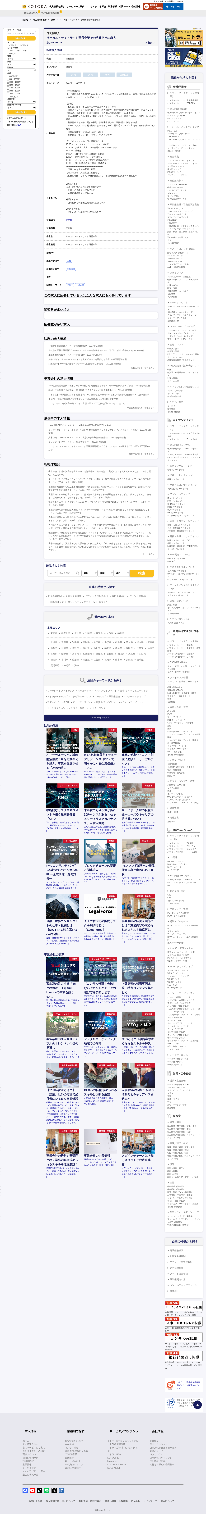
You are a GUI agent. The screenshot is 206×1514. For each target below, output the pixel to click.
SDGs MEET (113, 1468)
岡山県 (120, 654)
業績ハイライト (157, 1451)
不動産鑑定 (172, 220)
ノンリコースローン (79, 708)
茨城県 (129, 642)
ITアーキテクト (174, 510)
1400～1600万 (15, 88)
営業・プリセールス (180, 921)
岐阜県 (118, 648)
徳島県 (54, 659)
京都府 (54, 654)
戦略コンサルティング (181, 465)
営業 (169, 1096)
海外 (76, 665)
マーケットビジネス (180, 302)
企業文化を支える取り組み (163, 1447)
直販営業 (171, 294)
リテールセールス (175, 357)
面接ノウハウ (29, 1454)
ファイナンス (137, 702)
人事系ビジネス (178, 760)
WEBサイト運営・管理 (177, 961)
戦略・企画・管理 (179, 707)
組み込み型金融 (174, 396)
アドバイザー (54, 702)
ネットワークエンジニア (178, 1035)
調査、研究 (172, 605)
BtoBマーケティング (176, 720)
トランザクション (56, 708)
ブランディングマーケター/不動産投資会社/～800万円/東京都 (77, 442)
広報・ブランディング (177, 1105)
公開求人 (12, 45)
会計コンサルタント (176, 543)
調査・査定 (172, 288)
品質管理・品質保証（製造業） (180, 1195)
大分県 (129, 659)
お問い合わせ (35, 1501)
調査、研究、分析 (179, 601)
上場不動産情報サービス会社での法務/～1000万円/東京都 (75, 355)
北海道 (54, 642)
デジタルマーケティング (178, 976)
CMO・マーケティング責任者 (180, 723)
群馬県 (151, 642)
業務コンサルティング (181, 475)
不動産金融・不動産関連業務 (184, 204)
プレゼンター (173, 193)
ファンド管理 (173, 196)
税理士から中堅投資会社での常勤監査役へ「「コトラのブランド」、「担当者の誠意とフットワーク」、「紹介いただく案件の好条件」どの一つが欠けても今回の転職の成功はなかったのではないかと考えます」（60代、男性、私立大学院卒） (99, 536)
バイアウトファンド (107, 690)
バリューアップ (85, 690)
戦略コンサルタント (176, 470)
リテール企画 (173, 381)
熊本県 (118, 659)
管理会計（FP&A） (175, 690)
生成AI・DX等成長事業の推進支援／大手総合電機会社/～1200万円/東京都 (83, 399)
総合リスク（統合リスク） (179, 253)
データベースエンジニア (178, 1026)
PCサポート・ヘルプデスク (179, 958)
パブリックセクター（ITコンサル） (182, 439)
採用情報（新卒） (159, 1461)
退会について (167, 1501)
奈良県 (75, 654)
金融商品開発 (173, 321)
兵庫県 (151, 648)
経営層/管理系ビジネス (76, 1451)
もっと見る (147, 554)
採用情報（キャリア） (161, 1457)
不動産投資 (114, 696)
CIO (169, 898)
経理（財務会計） (175, 687)
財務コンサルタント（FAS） (179, 540)
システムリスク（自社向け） (179, 800)
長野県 (75, 648)
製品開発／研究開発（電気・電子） (182, 1126)
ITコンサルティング (180, 494)
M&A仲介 (171, 561)
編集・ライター (174, 1099)
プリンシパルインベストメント (180, 160)
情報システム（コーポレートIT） (181, 952)
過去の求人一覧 (30, 1474)
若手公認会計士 (73, 1461)
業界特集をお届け (74, 1441)
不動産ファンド (174, 172)
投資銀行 (100, 702)
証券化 (123, 690)
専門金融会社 (119, 596)
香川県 (64, 659)
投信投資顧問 (176, 180)
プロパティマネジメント (178, 217)
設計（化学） (173, 1174)
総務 (169, 728)
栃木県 (140, 642)
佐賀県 (97, 659)
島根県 (110, 654)
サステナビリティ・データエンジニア (183, 879)
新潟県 (64, 648)
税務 (169, 699)
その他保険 (172, 297)
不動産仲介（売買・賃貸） (179, 237)
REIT (66, 702)
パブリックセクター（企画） (184, 641)
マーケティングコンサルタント (180, 592)
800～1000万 (14, 79)
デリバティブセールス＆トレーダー (182, 315)
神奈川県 (65, 633)
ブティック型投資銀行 (96, 596)
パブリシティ (156, 1454)
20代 (11, 51)
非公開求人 (24, 45)
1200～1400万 (15, 85)
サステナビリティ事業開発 (179, 672)
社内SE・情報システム (181, 948)
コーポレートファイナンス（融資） (182, 330)
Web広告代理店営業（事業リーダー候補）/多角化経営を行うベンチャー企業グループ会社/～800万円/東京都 (99, 385)
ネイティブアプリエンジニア (179, 1023)
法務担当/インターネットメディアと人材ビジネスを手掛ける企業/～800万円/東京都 (87, 359)
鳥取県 (99, 654)
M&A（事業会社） (175, 752)
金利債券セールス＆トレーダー (180, 312)
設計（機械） (173, 1171)
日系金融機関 (55, 596)
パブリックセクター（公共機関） (181, 657)
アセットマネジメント (177, 214)
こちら (19, 125)
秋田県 (97, 642)
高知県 (86, 659)
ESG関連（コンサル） (181, 444)
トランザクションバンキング (179, 336)
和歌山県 (87, 654)
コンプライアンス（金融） (179, 264)
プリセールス (173, 931)
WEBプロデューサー (176, 973)
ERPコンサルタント (176, 501)
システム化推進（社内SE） (179, 955)
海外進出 (174, 817)
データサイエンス (179, 1055)
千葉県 (88, 633)
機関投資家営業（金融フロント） (181, 360)
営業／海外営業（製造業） (179, 1225)
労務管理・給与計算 (176, 773)
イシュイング (173, 393)
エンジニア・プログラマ (182, 993)
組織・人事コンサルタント (179, 525)
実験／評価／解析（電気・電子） (181, 1147)
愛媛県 (75, 659)
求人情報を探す (40, 20)
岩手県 (75, 642)
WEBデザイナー (174, 979)
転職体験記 (28, 1461)
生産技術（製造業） (176, 1189)
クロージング (99, 708)
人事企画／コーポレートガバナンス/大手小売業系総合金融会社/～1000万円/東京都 (87, 437)
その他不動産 (173, 243)
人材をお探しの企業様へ (164, 1)
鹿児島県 (55, 665)
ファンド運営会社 (139, 596)
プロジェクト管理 (179, 909)
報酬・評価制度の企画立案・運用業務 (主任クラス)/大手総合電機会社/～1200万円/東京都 (90, 390)
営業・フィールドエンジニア (184, 1212)
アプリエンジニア (175, 1049)
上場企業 (80, 285)
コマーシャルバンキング (182, 326)
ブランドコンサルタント (178, 595)
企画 (169, 726)
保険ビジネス (176, 272)
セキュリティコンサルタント (179, 579)
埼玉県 (77, 633)
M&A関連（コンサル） (181, 554)
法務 (53, 20)
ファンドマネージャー (177, 184)
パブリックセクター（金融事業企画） (183, 100)
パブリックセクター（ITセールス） (182, 852)
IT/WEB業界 (71, 1454)
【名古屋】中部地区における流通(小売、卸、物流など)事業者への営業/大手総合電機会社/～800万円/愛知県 (98, 394)
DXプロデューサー (175, 861)
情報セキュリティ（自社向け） (180, 797)
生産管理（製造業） (176, 1186)
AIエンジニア (173, 870)
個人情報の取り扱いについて (60, 1501)
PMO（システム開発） (177, 916)
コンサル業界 (71, 1447)
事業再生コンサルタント (178, 489)
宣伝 (169, 1102)
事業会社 (71, 269)
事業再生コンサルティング (183, 484)
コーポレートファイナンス (60, 690)
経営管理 (174, 808)
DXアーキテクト (174, 867)
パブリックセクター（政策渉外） (181, 654)
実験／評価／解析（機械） (179, 1150)
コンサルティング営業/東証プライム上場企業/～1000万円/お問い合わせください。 (87, 403)
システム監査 (173, 788)
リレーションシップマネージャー (181, 333)
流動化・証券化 (174, 151)
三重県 (140, 648)
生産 (172, 1182)
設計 (172, 1164)
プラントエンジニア (176, 1201)
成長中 (70, 285)
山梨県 (54, 648)
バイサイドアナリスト (177, 190)
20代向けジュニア (74, 1464)
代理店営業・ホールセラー (179, 291)
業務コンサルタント (176, 479)
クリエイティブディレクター (179, 1090)
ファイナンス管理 (179, 677)
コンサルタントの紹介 (34, 1451)
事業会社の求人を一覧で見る (139, 408)
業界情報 (27, 1464)
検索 (141, 573)
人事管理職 (172, 764)
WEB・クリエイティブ (181, 966)
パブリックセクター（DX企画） (181, 843)
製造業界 (69, 1457)
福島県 (118, 642)
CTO (169, 895)
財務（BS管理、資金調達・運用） (182, 693)
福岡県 (120, 633)
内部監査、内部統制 (176, 785)
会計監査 (171, 702)
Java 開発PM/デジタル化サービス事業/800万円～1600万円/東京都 (79, 425)
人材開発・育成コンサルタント (180, 531)
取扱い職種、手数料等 (116, 1501)
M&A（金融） (173, 131)
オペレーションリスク (177, 261)
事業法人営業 (173, 351)
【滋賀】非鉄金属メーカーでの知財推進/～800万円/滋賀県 (75, 346)
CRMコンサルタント (176, 504)
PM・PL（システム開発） (178, 913)
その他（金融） (178, 402)
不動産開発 (172, 223)
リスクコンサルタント (177, 571)
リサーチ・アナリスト (177, 318)
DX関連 (173, 857)
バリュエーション (139, 690)
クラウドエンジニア (176, 1020)
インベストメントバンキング (184, 127)
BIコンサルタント (175, 507)
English (180, 1)
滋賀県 (64, 654)
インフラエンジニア (176, 1032)
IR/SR (170, 714)
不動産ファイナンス (176, 208)
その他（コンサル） (180, 619)
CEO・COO (172, 812)
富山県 (86, 648)
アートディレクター (176, 1087)
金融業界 (69, 1444)
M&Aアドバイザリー (176, 558)
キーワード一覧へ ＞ (101, 718)
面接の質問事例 (30, 1457)
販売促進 (171, 1108)
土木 (169, 240)
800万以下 (13, 76)
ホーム (26, 1441)
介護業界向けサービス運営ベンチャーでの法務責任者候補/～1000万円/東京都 (84, 364)
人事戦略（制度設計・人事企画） (181, 767)
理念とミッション (159, 1444)
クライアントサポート (177, 746)
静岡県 (129, 648)
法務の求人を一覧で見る (141, 368)
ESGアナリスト (174, 118)
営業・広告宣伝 (178, 1080)
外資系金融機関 (73, 596)
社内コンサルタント (176, 901)
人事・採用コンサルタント (179, 528)
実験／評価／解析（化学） (179, 1153)
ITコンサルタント (175, 498)
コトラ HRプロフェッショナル (122, 1441)
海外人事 (171, 776)
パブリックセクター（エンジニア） (182, 849)
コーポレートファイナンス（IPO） (182, 145)
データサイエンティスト (178, 1059)
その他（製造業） (175, 1207)
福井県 (107, 648)
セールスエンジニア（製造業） (180, 1216)
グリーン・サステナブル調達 (179, 1198)
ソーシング (100, 696)
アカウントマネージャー (178, 934)
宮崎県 (140, 659)
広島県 (131, 654)
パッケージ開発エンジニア (179, 997)
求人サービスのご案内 (34, 1447)
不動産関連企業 (56, 602)
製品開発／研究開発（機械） (179, 1129)
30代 (18, 51)
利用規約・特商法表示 (90, 1501)
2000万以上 (14, 97)
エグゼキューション (81, 696)
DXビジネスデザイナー (177, 864)
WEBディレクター (175, 982)
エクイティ (121, 702)
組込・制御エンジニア (177, 1046)
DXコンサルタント (175, 513)
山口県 (142, 654)
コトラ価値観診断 (116, 1444)
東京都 (69, 220)
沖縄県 (67, 665)
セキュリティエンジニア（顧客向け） (183, 1041)
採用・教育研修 (174, 770)
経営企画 (171, 711)
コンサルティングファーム (81, 602)
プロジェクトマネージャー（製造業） (183, 1204)
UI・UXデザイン (174, 988)
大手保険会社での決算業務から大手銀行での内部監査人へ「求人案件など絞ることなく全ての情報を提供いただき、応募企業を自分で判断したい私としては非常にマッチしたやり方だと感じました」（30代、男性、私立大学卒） (99, 546)
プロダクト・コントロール (179, 696)
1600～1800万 (15, 91)
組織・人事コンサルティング (184, 521)
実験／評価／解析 (179, 1143)
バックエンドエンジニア (178, 1006)
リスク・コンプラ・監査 (182, 781)
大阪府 (110, 633)
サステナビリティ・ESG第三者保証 (182, 454)
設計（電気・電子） (176, 1168)
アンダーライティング (134, 696)
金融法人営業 (173, 348)
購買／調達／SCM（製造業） (180, 1192)
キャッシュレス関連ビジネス (184, 386)
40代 (25, 51)
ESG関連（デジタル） (181, 875)
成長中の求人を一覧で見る (140, 454)
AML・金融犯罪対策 (176, 267)
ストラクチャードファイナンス (180, 148)
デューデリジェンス (82, 702)
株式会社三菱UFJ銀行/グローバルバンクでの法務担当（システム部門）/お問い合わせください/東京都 (96, 350)
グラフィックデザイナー (178, 1084)
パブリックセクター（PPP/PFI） (181, 103)
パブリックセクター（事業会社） (181, 645)
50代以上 (13, 54)
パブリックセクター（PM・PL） (181, 846)
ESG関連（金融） (179, 108)
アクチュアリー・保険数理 (179, 277)
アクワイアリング (175, 391)
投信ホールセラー (175, 187)
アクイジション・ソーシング (179, 211)
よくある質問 (29, 1468)
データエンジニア (175, 1029)
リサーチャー (173, 613)
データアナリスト (175, 1065)
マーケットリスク (175, 258)
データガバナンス (175, 1062)
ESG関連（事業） (179, 662)
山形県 (107, 642)
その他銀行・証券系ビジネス (184, 365)
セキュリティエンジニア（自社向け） (183, 802)
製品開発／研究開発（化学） (179, 1132)
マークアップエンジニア (178, 970)
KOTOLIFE (113, 1457)
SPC (110, 702)
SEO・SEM (172, 985)
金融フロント (176, 344)
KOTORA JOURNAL (117, 1464)
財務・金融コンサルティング (184, 536)
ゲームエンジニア (175, 1043)
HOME (25, 20)
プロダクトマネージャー (178, 749)
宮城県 (86, 642)
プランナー (172, 1093)
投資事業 (174, 156)
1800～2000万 (15, 94)
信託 (169, 369)
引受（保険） (173, 285)
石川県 (97, 648)
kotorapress (113, 1461)
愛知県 (99, 633)
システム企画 (173, 903)
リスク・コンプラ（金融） (183, 248)
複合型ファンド (174, 169)
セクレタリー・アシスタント (179, 731)
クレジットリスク (175, 256)
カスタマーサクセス (176, 943)
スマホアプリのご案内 (34, 1471)
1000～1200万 (15, 82)
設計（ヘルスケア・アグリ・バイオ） (183, 1177)
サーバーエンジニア (176, 1038)
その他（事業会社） (176, 755)
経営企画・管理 (178, 891)
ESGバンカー (173, 121)
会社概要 (154, 1441)
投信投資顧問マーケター (178, 199)
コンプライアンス (175, 794)
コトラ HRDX (114, 1454)
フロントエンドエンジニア (179, 1003)
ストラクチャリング (57, 696)
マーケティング (174, 717)
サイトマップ (150, 1501)
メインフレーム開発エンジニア (180, 1000)
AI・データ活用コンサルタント (180, 515)
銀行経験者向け (73, 1468)
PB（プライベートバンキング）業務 (183, 354)
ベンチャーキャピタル (177, 175)
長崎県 (107, 659)
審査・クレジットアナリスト (179, 339)
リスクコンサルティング (182, 567)
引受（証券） (173, 378)
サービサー (172, 406)
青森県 (64, 642)
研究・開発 (175, 1122)
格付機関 (171, 409)
